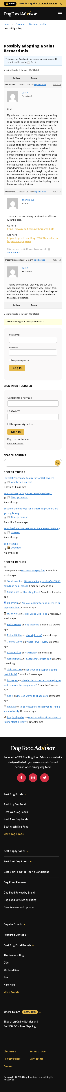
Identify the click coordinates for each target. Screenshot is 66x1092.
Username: (14, 334)
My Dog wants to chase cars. (32, 696)
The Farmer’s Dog (14, 955)
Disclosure (10, 1051)
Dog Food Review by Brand (19, 893)
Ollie (6, 963)
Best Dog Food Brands (17, 945)
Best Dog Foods (13, 794)
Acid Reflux (31, 653)
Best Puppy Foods (14, 851)
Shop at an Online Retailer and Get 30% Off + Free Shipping (21, 1024)
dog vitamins (11, 544)
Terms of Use (37, 1051)
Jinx (6, 977)
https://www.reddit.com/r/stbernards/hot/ (30, 229)
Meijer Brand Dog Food (35, 614)
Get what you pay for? (33, 570)
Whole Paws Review (37, 642)
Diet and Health (37, 24)
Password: (14, 347)
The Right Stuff (34, 635)
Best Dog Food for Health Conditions (26, 872)
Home (7, 24)
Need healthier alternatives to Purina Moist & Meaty (32, 528)
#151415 (57, 84)
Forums (20, 24)
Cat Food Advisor (47, 3)
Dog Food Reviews (15, 882)
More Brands (11, 992)
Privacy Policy (12, 1059)
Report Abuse (40, 84)
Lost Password (15, 443)
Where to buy (20, 1012)
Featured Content (15, 935)
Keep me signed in (20, 360)
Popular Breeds (13, 924)
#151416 (57, 191)
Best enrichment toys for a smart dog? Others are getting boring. (31, 511)
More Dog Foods (14, 834)
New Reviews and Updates (19, 907)
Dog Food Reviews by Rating (20, 900)
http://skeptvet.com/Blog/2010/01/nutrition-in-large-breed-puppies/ (32, 239)
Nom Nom (9, 985)
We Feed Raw (11, 970)
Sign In (16, 431)
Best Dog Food (15, 804)
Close (60, 3)
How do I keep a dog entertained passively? (28, 493)
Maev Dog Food (31, 592)
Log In (17, 367)
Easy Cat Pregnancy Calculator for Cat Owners (29, 478)
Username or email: (19, 398)
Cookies (9, 1066)
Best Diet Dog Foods (16, 861)
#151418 (57, 260)
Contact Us (36, 1059)
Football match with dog (38, 659)
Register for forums (18, 439)
